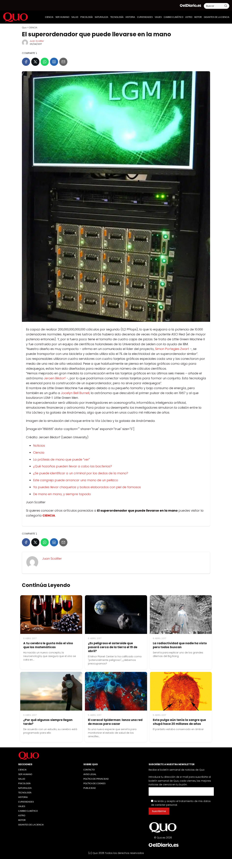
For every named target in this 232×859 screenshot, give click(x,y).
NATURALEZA (101, 17)
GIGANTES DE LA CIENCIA (216, 17)
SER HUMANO (62, 17)
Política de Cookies (94, 783)
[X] (35, 62)
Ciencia (38, 452)
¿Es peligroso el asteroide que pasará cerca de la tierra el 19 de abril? (112, 647)
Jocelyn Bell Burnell (75, 393)
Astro (188, 17)
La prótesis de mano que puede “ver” (61, 459)
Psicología (86, 17)
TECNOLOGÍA (116, 17)
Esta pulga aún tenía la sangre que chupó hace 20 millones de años (179, 722)
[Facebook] (26, 62)
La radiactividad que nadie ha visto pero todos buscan (180, 645)
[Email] (63, 62)
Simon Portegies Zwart (172, 349)
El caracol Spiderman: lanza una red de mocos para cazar (115, 722)
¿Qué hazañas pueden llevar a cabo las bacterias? (72, 466)
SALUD (74, 17)
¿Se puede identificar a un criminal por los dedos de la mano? (80, 473)
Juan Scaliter (37, 41)
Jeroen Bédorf (55, 378)
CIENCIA (49, 17)
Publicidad (89, 788)
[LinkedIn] (54, 62)
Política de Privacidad (96, 779)
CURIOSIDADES (145, 17)
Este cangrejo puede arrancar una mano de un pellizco (75, 480)
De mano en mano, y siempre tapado (62, 494)
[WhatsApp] (45, 62)
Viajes (158, 17)
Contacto (89, 770)
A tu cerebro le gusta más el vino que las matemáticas (48, 645)
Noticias (39, 445)
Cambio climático (173, 17)
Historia (130, 17)
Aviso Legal (89, 774)
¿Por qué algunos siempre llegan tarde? (48, 722)
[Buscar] (225, 5)
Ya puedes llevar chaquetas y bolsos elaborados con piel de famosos (87, 487)
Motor (198, 17)
